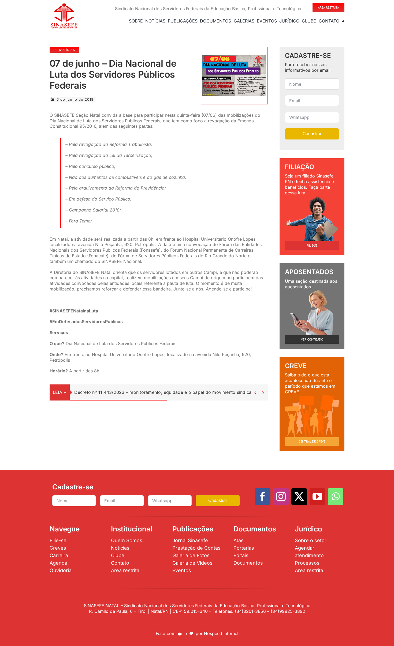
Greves (58, 548)
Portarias (243, 548)
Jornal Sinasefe (190, 540)
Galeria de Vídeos (192, 563)
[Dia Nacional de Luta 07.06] (234, 57)
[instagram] (281, 496)
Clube (117, 555)
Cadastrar (312, 133)
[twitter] (299, 496)
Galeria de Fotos (191, 555)
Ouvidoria (61, 570)
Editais (240, 555)
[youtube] (317, 496)
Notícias (120, 548)
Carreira (59, 555)
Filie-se (58, 540)
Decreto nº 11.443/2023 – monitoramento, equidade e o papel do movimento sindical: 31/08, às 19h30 (181, 392)
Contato (120, 563)
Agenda (58, 563)
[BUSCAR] (343, 20)
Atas (238, 540)
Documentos (248, 563)
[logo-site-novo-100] (64, 4)
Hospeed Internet (221, 633)
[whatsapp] (335, 496)
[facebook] (262, 496)
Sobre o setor (310, 540)
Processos (307, 563)
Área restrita (125, 570)
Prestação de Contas (196, 548)
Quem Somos (126, 540)
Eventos (181, 570)
